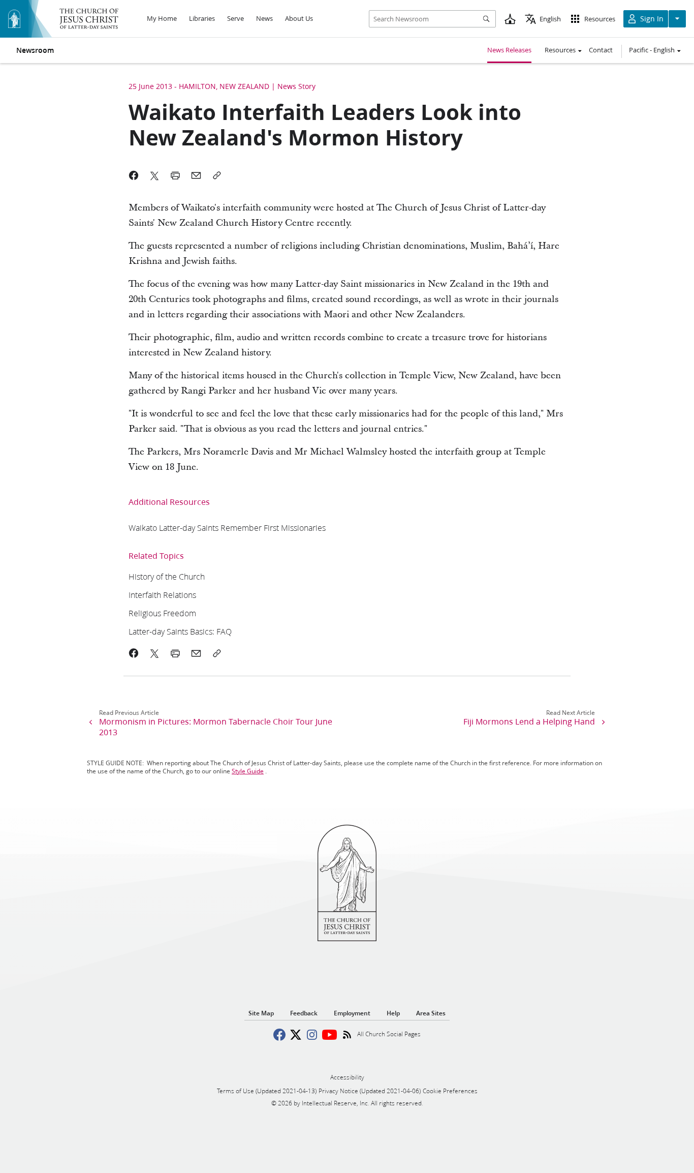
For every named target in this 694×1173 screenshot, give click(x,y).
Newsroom (35, 50)
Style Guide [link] (248, 771)
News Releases (509, 49)
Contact (601, 49)
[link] (227, 527)
